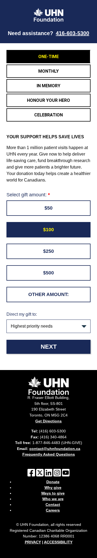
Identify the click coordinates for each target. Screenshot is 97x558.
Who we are (53, 499)
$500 (48, 272)
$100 (48, 229)
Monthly (48, 71)
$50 (48, 208)
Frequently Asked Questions (48, 454)
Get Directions (48, 421)
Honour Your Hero (48, 100)
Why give (52, 487)
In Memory (48, 85)
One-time (48, 56)
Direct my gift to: (21, 314)
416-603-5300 (72, 33)
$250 (48, 251)
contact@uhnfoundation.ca (54, 448)
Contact (53, 504)
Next (49, 346)
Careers (53, 510)
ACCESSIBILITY (58, 542)
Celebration (48, 114)
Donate (53, 482)
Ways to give (53, 493)
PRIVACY (33, 542)
